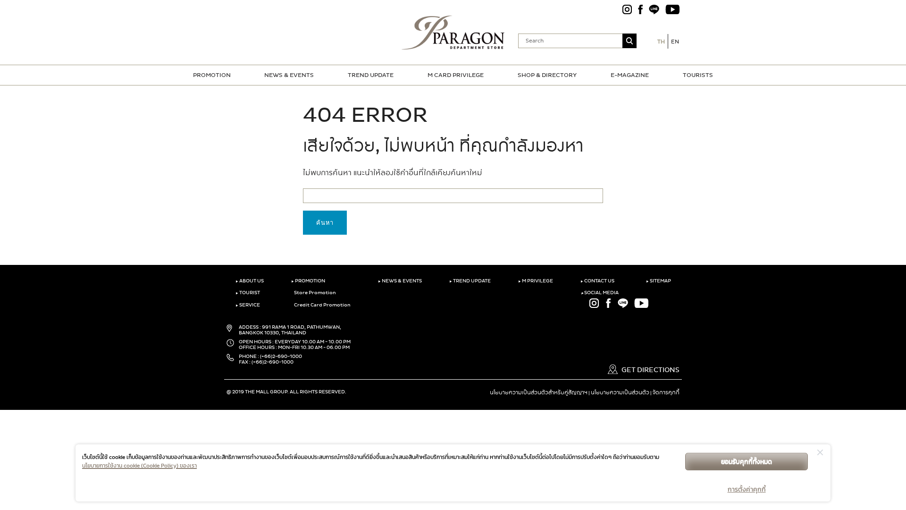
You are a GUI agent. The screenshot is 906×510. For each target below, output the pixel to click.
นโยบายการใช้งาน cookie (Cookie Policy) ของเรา (139, 465)
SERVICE (247, 305)
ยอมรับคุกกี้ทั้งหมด (746, 462)
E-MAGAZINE (630, 75)
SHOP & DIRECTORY (547, 75)
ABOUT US (249, 281)
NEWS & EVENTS (289, 75)
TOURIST (247, 293)
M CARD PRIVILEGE (456, 75)
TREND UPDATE (371, 75)
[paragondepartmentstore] (453, 31)
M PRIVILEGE (535, 281)
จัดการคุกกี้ (666, 392)
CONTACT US (597, 281)
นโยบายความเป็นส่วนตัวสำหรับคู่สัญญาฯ (538, 392)
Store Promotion (314, 293)
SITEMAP (658, 281)
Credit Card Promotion (322, 305)
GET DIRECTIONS (650, 370)
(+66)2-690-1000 (281, 356)
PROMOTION (212, 75)
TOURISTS (698, 75)
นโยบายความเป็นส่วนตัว (620, 392)
